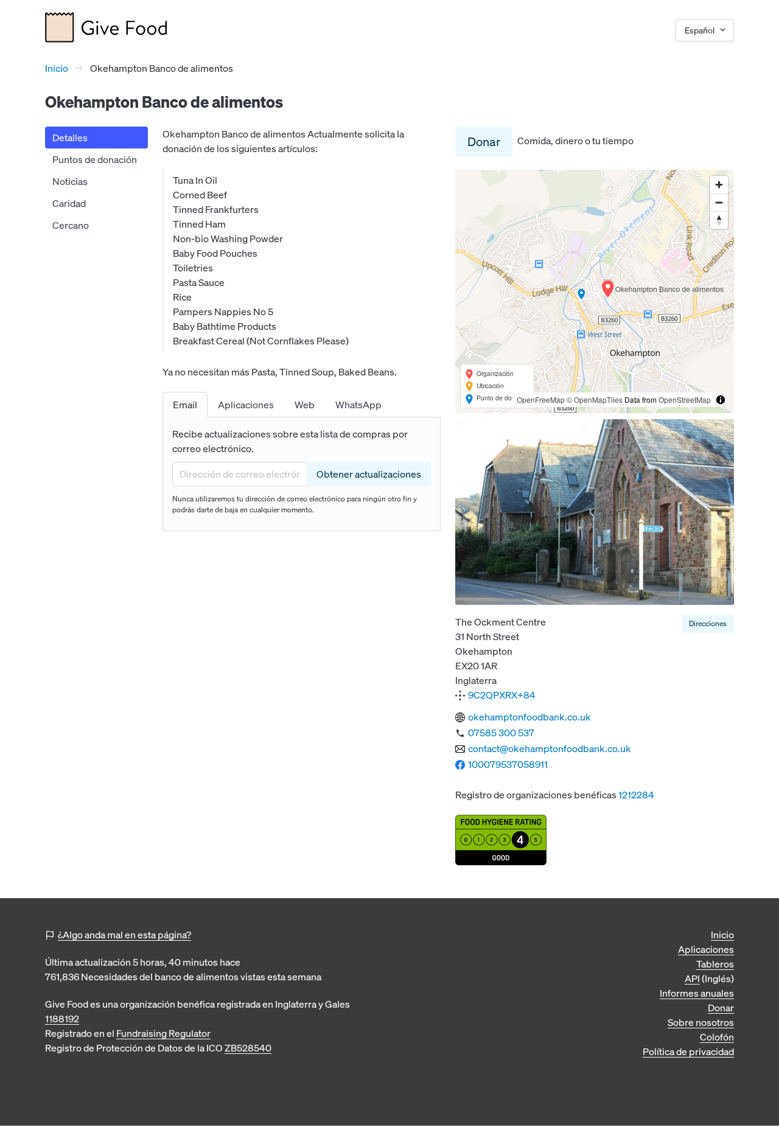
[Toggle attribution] (720, 399)
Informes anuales (697, 993)
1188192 (62, 1018)
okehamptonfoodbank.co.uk (529, 716)
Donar (483, 141)
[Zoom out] (719, 202)
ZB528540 (248, 1048)
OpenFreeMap (541, 399)
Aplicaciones (706, 949)
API (692, 978)
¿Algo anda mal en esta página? (124, 934)
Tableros (715, 964)
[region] (594, 291)
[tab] (185, 404)
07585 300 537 (501, 732)
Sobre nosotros (701, 1022)
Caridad (69, 203)
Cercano (70, 225)
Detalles (70, 137)
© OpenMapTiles (595, 399)
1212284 (636, 794)
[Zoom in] (719, 184)
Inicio (56, 68)
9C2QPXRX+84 (502, 695)
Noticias (70, 181)
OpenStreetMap (684, 399)
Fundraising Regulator (163, 1033)
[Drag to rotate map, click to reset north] (719, 220)
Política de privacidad (688, 1051)
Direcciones (708, 623)
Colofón (717, 1037)
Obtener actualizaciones (368, 474)
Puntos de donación (94, 159)
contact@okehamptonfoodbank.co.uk (549, 748)
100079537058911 (508, 764)
